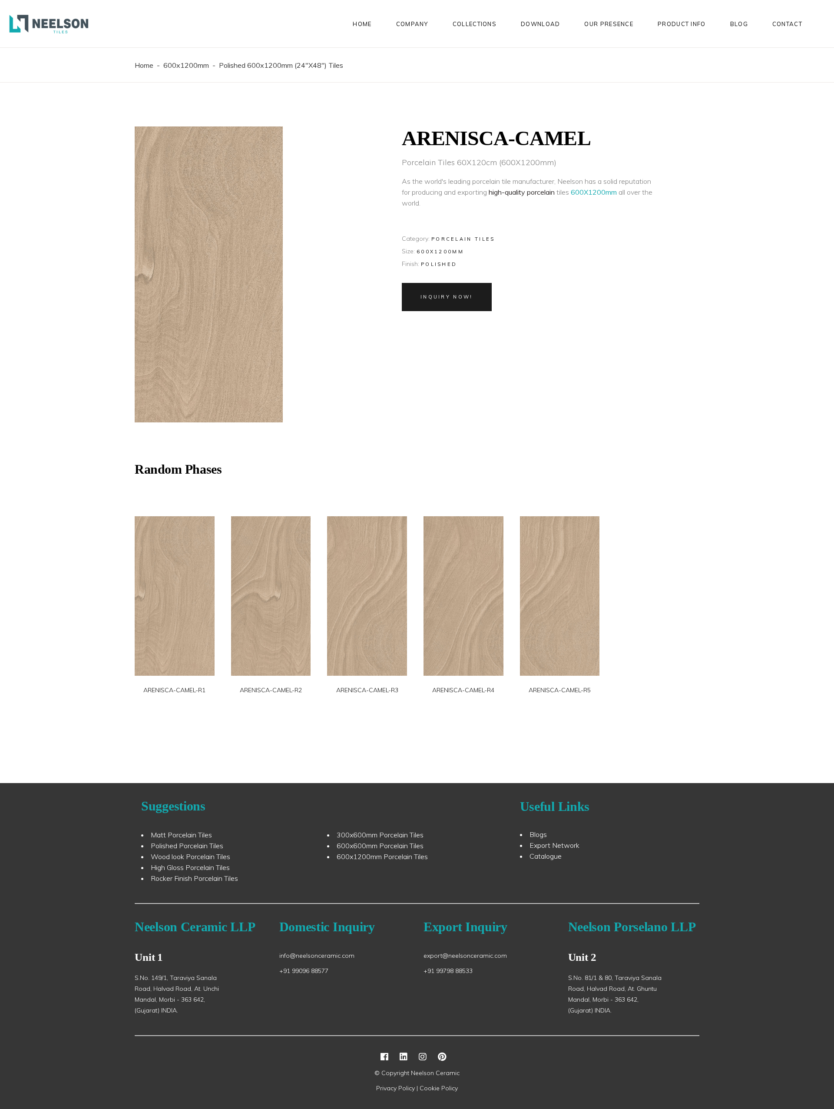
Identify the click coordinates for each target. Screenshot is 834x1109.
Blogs (538, 834)
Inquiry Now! (446, 297)
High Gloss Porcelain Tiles (190, 867)
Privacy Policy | (398, 1088)
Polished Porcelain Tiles (187, 845)
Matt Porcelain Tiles (181, 834)
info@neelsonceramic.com (316, 956)
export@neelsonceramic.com (465, 956)
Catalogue (546, 856)
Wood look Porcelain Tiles (190, 856)
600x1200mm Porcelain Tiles (382, 856)
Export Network (554, 845)
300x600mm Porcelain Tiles (380, 834)
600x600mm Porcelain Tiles (380, 845)
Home (144, 65)
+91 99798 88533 (448, 971)
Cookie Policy (439, 1088)
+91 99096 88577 (303, 971)
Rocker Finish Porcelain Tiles (194, 878)
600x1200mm (186, 65)
